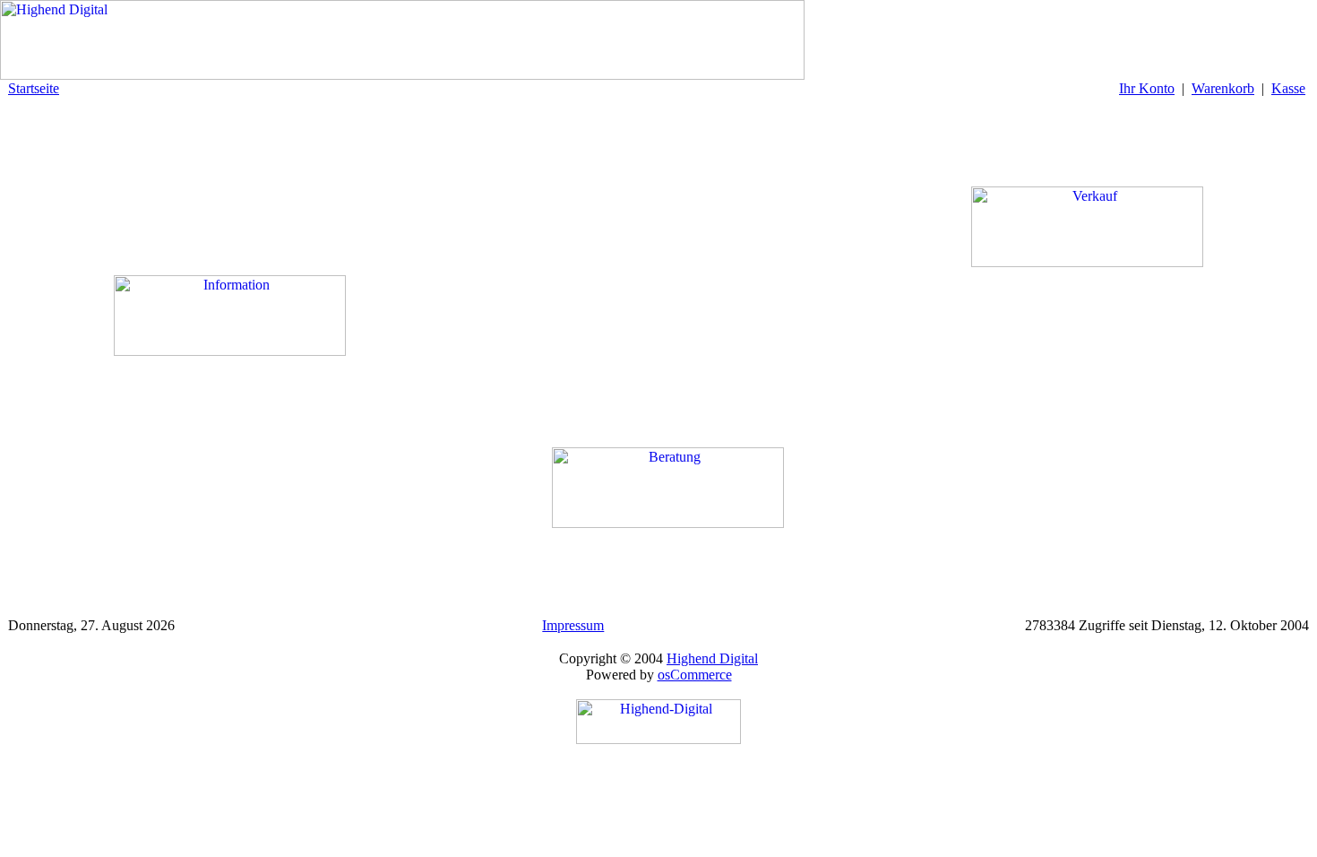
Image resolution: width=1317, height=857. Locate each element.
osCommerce (695, 674)
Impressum (573, 625)
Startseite (33, 88)
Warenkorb (1223, 88)
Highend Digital (712, 658)
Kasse (1288, 88)
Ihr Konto (1147, 88)
